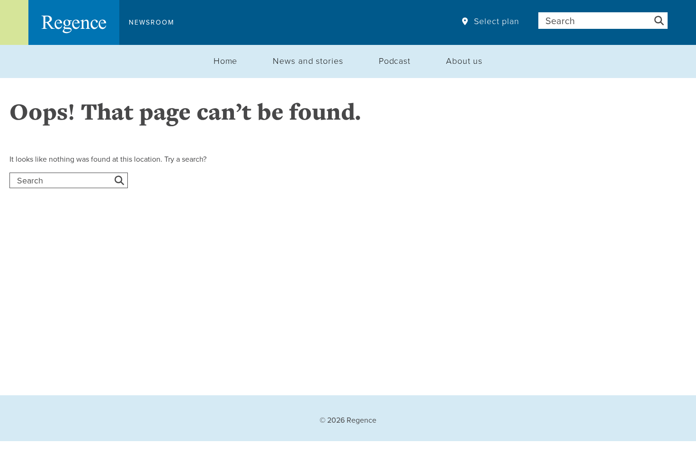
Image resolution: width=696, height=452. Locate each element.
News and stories (308, 60)
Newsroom (151, 22)
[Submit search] (659, 20)
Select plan (496, 21)
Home (226, 60)
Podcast (394, 60)
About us (464, 60)
